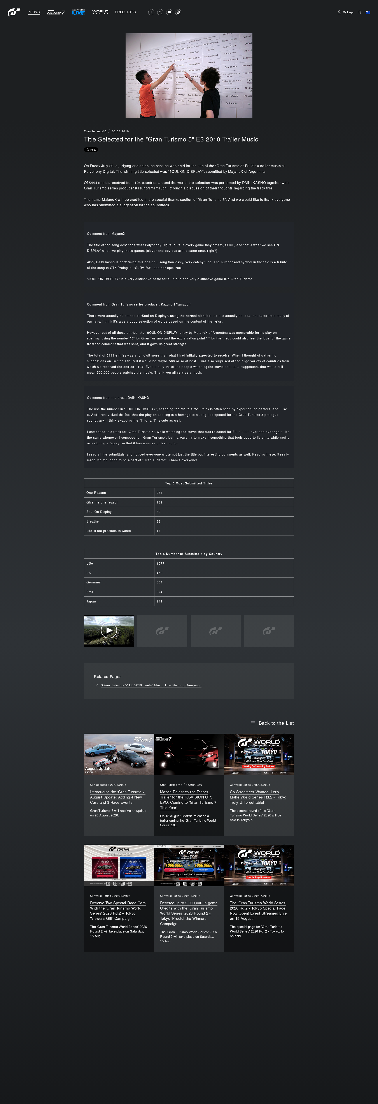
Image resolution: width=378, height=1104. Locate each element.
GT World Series (240, 784)
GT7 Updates (98, 784)
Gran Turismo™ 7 (171, 784)
